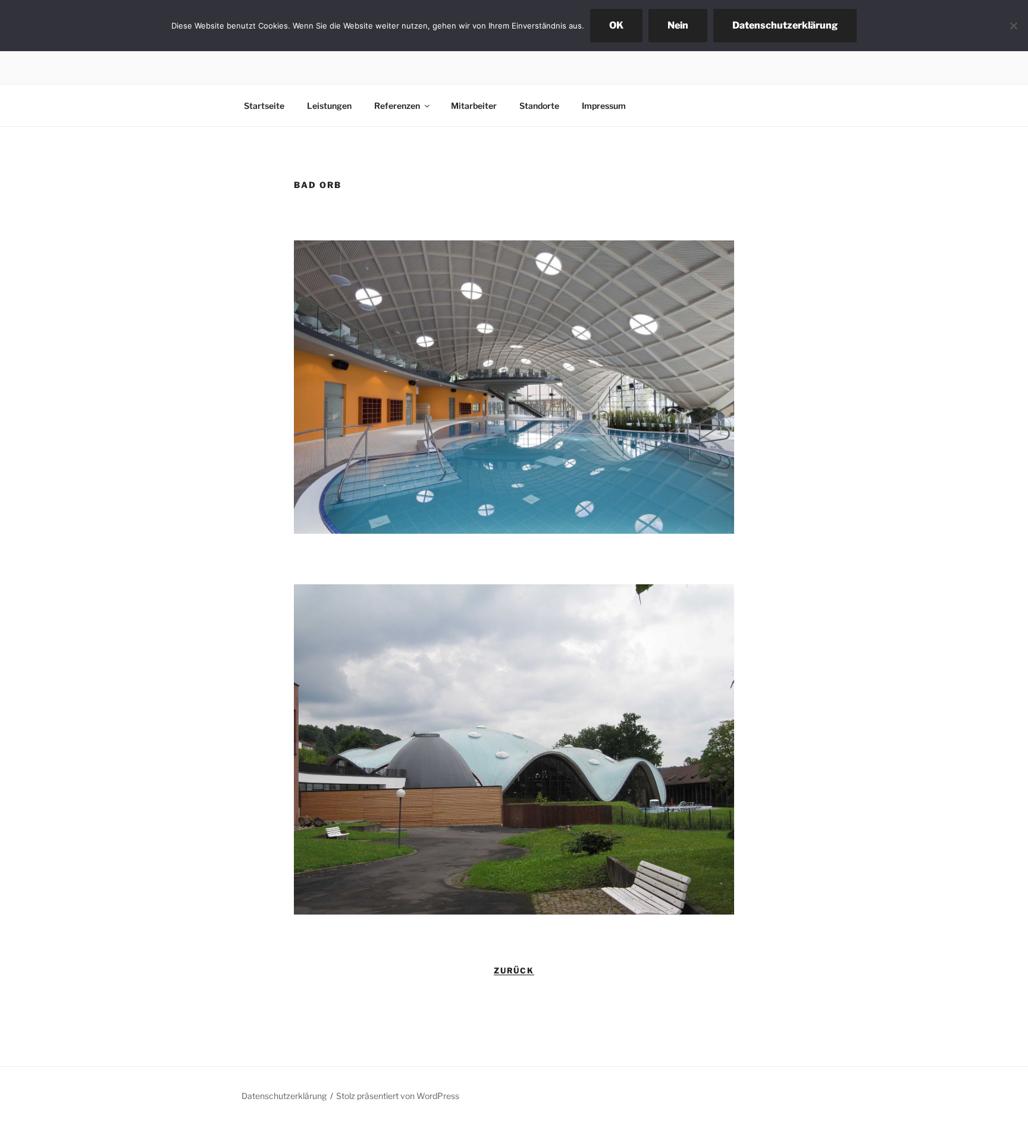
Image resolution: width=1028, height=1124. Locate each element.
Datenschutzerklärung (284, 1096)
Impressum (604, 106)
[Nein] (1013, 26)
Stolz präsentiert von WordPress (397, 1096)
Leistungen (329, 106)
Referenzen (397, 106)
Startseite (264, 106)
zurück (514, 970)
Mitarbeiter (474, 106)
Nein (677, 25)
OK (616, 25)
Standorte (539, 106)
